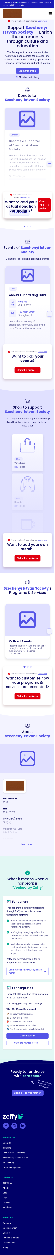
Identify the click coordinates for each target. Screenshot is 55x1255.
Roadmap (7, 1207)
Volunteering (9, 1162)
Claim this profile (27, 71)
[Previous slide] (5, 163)
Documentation (10, 1228)
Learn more (42, 21)
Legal (5, 1197)
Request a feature (11, 1238)
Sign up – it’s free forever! (27, 1092)
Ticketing (7, 1148)
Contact (6, 1233)
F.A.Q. (5, 1247)
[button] (50, 13)
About (6, 1188)
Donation (7, 1143)
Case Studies (9, 1242)
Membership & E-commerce (15, 1157)
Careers (6, 1202)
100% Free (7, 1183)
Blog (5, 1193)
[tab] (24, 667)
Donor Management (12, 1167)
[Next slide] (49, 163)
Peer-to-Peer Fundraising (14, 1152)
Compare (7, 1223)
